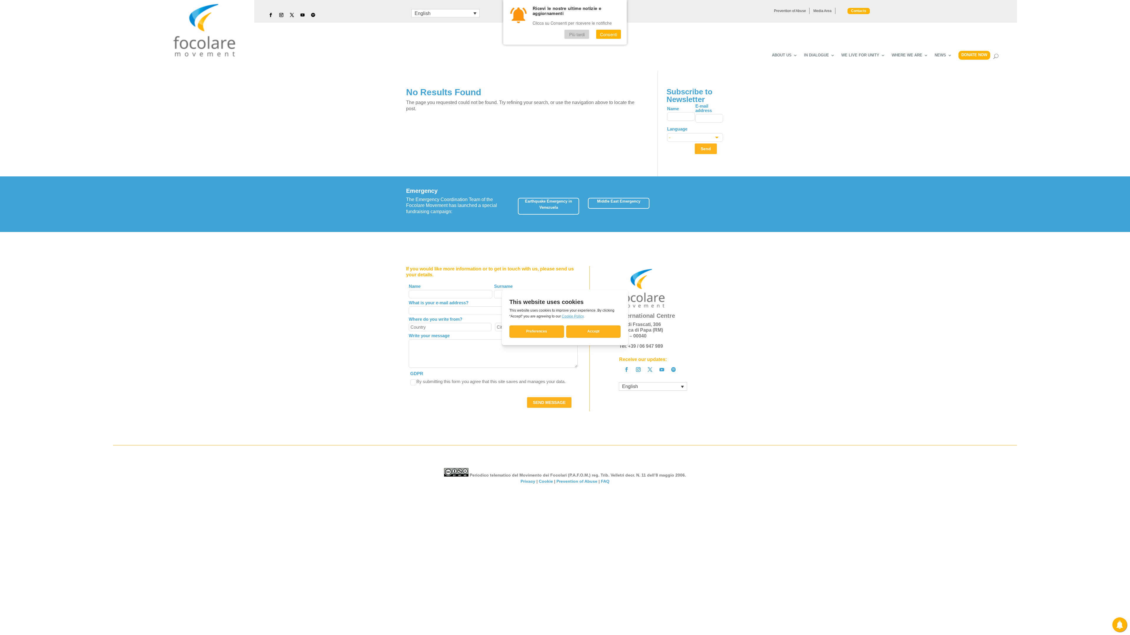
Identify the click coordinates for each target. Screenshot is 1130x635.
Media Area (822, 11)
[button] (724, 204)
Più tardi (577, 34)
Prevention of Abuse (790, 11)
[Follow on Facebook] (271, 15)
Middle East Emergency (618, 201)
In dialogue (816, 55)
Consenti (608, 34)
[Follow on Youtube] (302, 15)
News (940, 55)
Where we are (907, 55)
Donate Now (974, 55)
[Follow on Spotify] (313, 15)
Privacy (528, 481)
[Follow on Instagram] (281, 15)
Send (706, 148)
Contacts (858, 11)
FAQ (605, 481)
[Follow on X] (292, 15)
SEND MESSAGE (549, 402)
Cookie (546, 481)
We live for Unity (860, 55)
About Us (782, 55)
